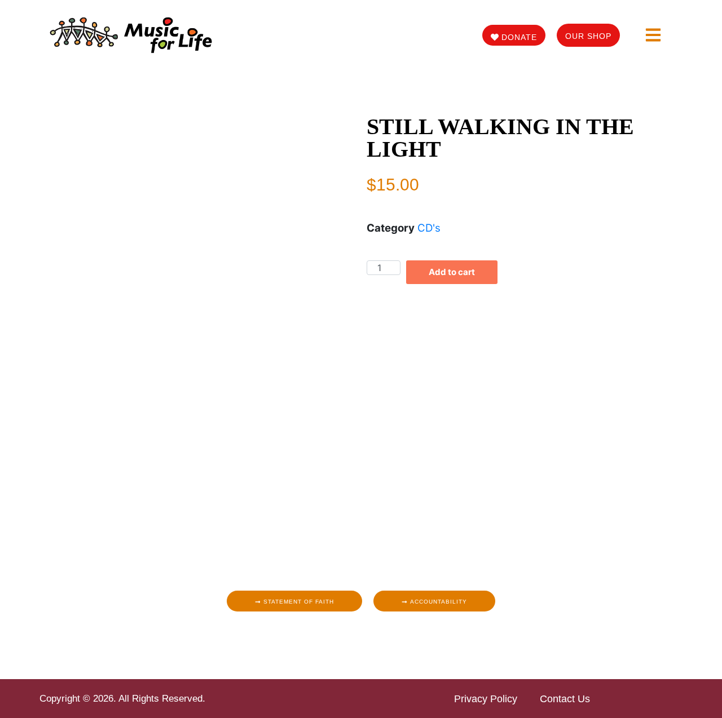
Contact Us (565, 698)
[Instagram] (352, 636)
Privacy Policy (485, 698)
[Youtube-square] (386, 636)
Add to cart (452, 272)
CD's (429, 227)
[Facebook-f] (335, 636)
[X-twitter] (369, 636)
